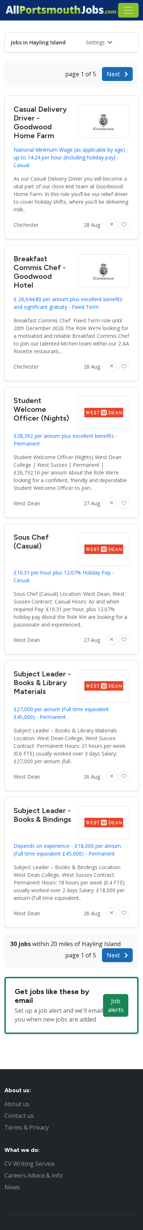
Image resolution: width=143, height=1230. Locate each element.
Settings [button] (96, 42)
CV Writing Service (29, 1164)
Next (114, 74)
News (12, 1187)
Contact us (19, 1116)
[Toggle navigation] (128, 10)
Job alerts (116, 1005)
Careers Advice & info (33, 1175)
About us (16, 1104)
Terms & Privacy (26, 1127)
